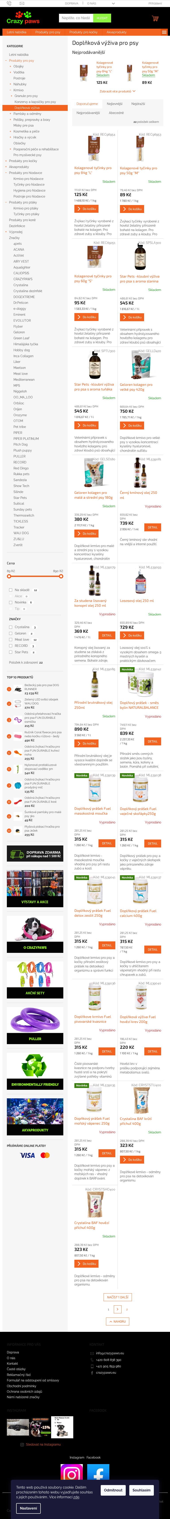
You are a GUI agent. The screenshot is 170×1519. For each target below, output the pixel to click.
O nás (91, 3)
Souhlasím (142, 1490)
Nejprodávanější (88, 113)
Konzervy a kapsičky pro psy (35, 102)
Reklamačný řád (19, 1375)
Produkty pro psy (21, 60)
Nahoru (120, 1321)
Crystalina (25, 627)
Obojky (19, 66)
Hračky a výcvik (25, 137)
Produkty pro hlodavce (25, 173)
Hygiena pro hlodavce (29, 190)
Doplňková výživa (27, 108)
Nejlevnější (114, 104)
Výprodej (15, 232)
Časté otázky (16, 1369)
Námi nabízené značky (23, 1397)
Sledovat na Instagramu (43, 1444)
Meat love (25, 639)
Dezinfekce (17, 226)
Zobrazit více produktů (115, 91)
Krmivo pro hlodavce (28, 179)
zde (76, 1497)
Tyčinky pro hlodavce (29, 184)
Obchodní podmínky (21, 1386)
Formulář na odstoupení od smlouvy (33, 1380)
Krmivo (18, 90)
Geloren (23, 633)
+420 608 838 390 (108, 1360)
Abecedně (116, 113)
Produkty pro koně (22, 220)
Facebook (93, 1457)
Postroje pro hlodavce (29, 196)
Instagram (77, 1457)
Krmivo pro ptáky (26, 208)
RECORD (24, 646)
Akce (21, 596)
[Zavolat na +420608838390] (13, 3)
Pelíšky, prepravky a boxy (32, 119)
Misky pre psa (24, 125)
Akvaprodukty (19, 167)
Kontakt (12, 1363)
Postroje (19, 78)
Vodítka (19, 72)
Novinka (23, 602)
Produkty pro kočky (23, 161)
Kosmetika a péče (26, 131)
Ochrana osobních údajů (24, 1391)
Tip (20, 608)
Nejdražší (138, 104)
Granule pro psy (26, 96)
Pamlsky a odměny (27, 114)
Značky (14, 238)
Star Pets (24, 652)
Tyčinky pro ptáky (26, 214)
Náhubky (20, 84)
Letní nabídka (19, 54)
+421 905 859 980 (108, 1366)
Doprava (71, 3)
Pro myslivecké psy (28, 155)
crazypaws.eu (106, 1372)
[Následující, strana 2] (118, 1309)
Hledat (102, 18)
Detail (153, 527)
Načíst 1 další (117, 1297)
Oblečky (20, 143)
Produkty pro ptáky (23, 202)
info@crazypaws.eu (110, 1353)
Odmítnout (113, 1490)
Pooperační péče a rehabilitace (36, 149)
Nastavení (28, 1508)
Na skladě (26, 590)
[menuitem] (16, 32)
